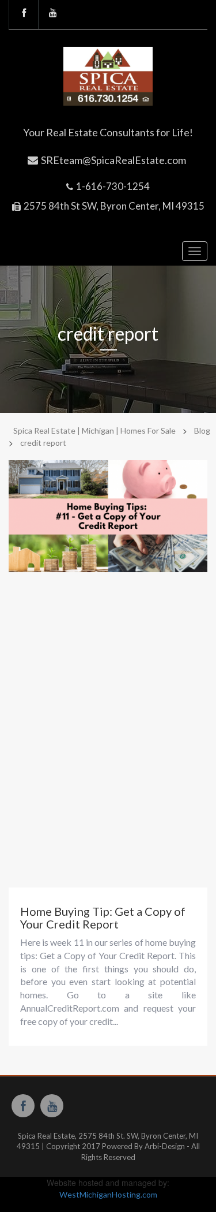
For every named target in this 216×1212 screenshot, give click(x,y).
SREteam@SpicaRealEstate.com (113, 160)
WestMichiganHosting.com (108, 1194)
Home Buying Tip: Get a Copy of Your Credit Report (102, 917)
